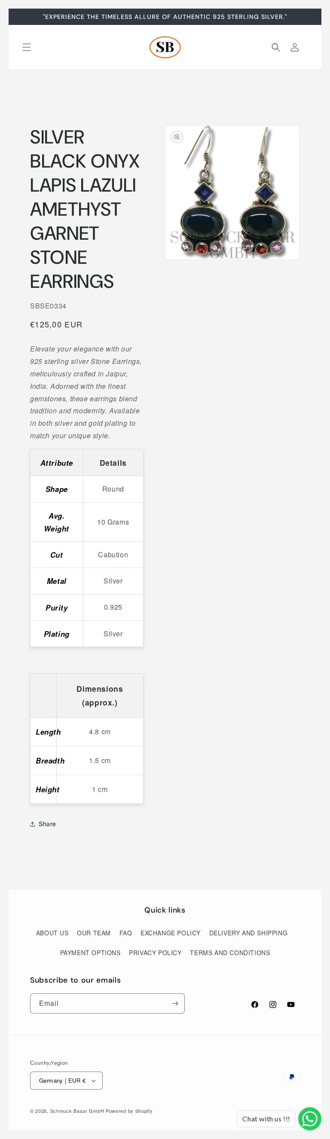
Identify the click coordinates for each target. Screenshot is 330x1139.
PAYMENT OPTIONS (90, 952)
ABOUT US (52, 932)
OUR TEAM (94, 932)
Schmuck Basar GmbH (77, 1110)
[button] (26, 47)
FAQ (125, 932)
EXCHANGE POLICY (171, 932)
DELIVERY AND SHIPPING (248, 932)
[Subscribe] (174, 1003)
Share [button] (47, 823)
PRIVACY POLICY (155, 952)
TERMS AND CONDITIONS (230, 952)
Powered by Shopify (129, 1110)
